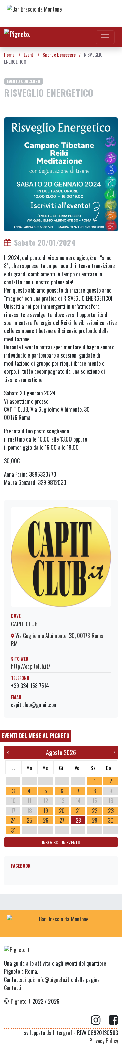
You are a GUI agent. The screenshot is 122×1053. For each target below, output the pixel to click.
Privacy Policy (103, 1041)
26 (45, 820)
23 (111, 811)
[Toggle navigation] (105, 37)
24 (13, 820)
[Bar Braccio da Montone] (61, 13)
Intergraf (62, 1033)
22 (94, 811)
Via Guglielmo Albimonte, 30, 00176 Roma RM (57, 639)
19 (45, 811)
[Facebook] (113, 1020)
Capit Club (24, 623)
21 (78, 811)
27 (61, 820)
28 (78, 820)
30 (111, 820)
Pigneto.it (21, 1001)
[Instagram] (100, 1020)
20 (62, 811)
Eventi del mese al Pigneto (35, 736)
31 (13, 830)
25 (29, 820)
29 (94, 820)
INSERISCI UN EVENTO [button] (61, 842)
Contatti (12, 988)
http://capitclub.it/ (30, 666)
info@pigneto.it (52, 979)
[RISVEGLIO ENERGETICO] (61, 174)
